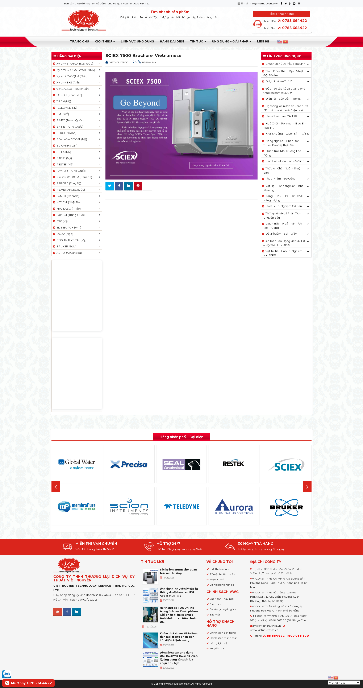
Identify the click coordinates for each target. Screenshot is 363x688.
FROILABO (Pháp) (68, 208)
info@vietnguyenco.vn (264, 3)
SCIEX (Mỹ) (63, 151)
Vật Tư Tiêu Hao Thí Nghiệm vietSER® (282, 253)
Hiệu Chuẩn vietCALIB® (281, 116)
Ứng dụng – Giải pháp (230, 41)
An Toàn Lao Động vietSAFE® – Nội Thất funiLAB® (284, 243)
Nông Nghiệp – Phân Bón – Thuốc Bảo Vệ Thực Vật (282, 143)
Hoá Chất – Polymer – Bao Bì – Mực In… (284, 125)
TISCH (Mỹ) (63, 101)
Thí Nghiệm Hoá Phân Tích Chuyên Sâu (282, 215)
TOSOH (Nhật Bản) (68, 95)
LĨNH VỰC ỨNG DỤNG (137, 41)
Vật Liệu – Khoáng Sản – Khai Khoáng (283, 188)
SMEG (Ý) (62, 114)
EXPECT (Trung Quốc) (70, 215)
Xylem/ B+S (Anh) (67, 82)
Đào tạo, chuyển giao (222, 609)
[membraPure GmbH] (77, 506)
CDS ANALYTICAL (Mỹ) (70, 240)
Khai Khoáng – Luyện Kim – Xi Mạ (287, 133)
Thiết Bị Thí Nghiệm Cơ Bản (284, 206)
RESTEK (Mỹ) (64, 164)
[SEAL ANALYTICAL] (181, 464)
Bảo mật (214, 614)
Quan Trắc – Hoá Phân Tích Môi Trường (282, 225)
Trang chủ (79, 41)
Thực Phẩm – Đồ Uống (281, 178)
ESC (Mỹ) (61, 221)
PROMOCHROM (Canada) (73, 177)
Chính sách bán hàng (222, 632)
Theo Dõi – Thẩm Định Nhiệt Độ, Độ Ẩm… (283, 73)
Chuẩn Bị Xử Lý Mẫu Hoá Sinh (285, 63)
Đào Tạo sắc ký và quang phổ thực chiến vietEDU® (284, 90)
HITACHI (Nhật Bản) (68, 202)
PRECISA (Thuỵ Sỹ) (68, 183)
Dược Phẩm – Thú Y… (280, 81)
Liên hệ (263, 41)
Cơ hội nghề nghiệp (221, 584)
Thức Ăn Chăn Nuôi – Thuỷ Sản (281, 170)
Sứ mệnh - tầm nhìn (222, 574)
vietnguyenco (118, 62)
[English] (280, 42)
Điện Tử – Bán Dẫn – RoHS (283, 98)
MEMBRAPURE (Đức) (70, 189)
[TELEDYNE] (181, 506)
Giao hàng (215, 604)
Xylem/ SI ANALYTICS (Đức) (74, 63)
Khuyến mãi (217, 648)
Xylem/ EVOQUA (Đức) (71, 76)
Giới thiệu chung (219, 568)
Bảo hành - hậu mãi (221, 598)
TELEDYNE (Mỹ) (66, 107)
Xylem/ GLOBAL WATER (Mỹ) (75, 69)
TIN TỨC (197, 41)
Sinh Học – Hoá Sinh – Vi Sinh (285, 161)
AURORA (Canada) (68, 252)
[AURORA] (234, 506)
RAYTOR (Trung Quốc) (70, 170)
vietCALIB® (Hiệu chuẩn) (72, 88)
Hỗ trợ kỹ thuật (219, 643)
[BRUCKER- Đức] (286, 507)
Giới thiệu (104, 41)
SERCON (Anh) (65, 133)
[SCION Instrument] (129, 506)
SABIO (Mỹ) (63, 158)
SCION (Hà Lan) (66, 145)
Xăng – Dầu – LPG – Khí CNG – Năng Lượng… (284, 198)
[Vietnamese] (285, 42)
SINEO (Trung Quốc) (69, 120)
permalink (149, 62)
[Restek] (234, 464)
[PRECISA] (129, 464)
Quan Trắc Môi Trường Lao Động (282, 153)
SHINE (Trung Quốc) (69, 126)
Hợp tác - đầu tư (219, 579)
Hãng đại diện (172, 41)
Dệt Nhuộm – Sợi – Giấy (281, 233)
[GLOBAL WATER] (77, 464)
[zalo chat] (6, 674)
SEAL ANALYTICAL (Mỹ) (71, 139)
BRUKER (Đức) (65, 246)
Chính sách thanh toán (223, 637)
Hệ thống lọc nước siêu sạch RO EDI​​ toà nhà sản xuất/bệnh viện (285, 108)
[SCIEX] (286, 464)
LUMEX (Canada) (67, 196)
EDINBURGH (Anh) (68, 227)
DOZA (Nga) (64, 233)
